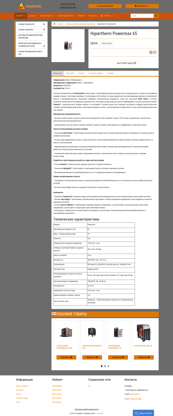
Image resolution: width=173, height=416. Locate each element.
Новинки (81, 16)
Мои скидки (56, 402)
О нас (18, 402)
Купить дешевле (22, 386)
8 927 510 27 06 (68, 4)
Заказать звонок (106, 6)
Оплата (81, 73)
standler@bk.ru (135, 394)
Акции (32, 16)
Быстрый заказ (125, 63)
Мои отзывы (57, 394)
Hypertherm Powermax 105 (115, 347)
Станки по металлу (26, 24)
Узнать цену (107, 43)
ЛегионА (100, 413)
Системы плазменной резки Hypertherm (30, 36)
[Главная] (54, 24)
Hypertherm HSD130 (143, 346)
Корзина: (142, 6)
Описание (57, 73)
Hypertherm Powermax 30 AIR (64, 347)
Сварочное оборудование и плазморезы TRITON (30, 44)
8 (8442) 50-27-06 (68, 7)
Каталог (19, 16)
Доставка (70, 73)
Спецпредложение (66, 16)
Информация (46, 16)
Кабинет (107, 16)
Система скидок (96, 73)
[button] (143, 413)
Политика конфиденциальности (86, 409)
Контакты (93, 16)
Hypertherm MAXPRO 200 (92, 347)
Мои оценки (56, 398)
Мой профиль (57, 386)
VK (89, 386)
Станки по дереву (25, 30)
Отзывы (110, 73)
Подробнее (65, 357)
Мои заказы (56, 390)
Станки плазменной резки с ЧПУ (30, 53)
